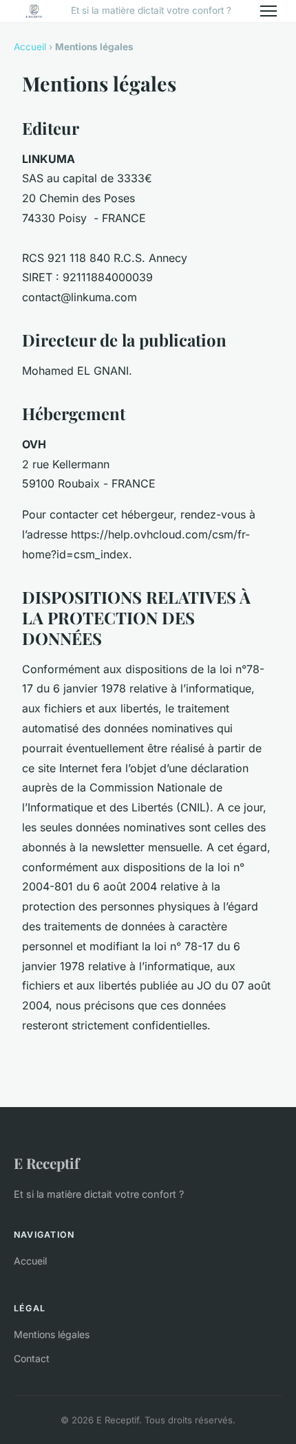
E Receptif (46, 1162)
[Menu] (268, 11)
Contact (32, 1358)
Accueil (30, 46)
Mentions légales (51, 1334)
